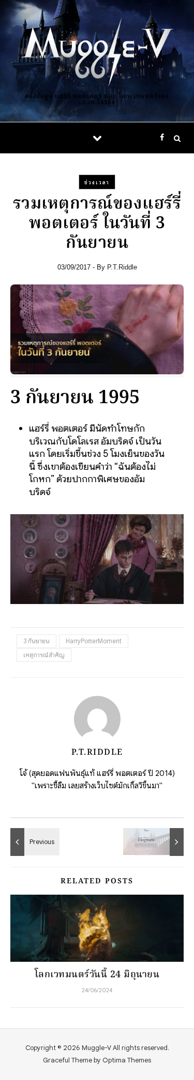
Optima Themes (126, 1060)
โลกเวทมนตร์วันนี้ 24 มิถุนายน (97, 974)
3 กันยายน (36, 641)
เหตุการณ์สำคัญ (44, 655)
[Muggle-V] (97, 52)
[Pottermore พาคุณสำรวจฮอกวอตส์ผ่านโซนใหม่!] (160, 842)
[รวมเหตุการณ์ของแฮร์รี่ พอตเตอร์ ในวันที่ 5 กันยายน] (33, 842)
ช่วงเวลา (97, 182)
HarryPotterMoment (94, 641)
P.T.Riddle (122, 267)
